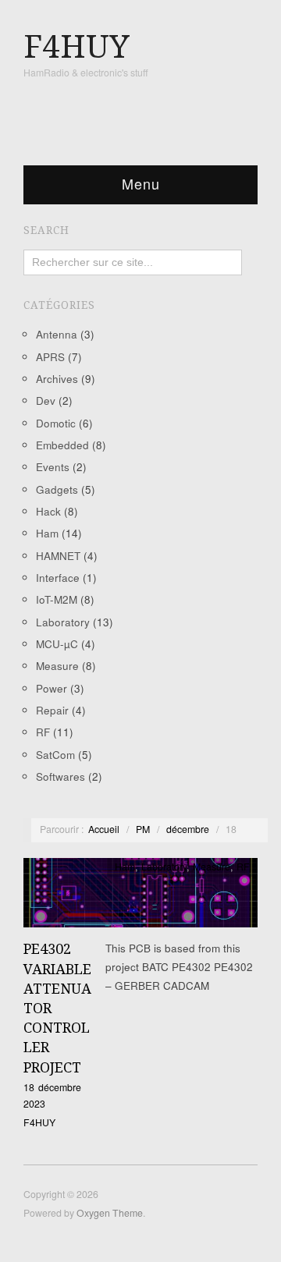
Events (52, 466)
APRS (50, 356)
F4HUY (39, 1122)
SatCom (55, 754)
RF (43, 732)
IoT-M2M (56, 599)
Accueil (103, 829)
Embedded (62, 445)
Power (51, 688)
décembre (187, 829)
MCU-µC (57, 643)
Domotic (56, 423)
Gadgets (57, 489)
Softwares (60, 776)
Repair (52, 710)
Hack (48, 511)
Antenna (56, 334)
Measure (57, 665)
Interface (58, 577)
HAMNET (58, 555)
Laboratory (63, 622)
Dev (45, 400)
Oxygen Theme (109, 1213)
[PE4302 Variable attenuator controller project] (140, 897)
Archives (57, 378)
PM (143, 829)
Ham (47, 533)
